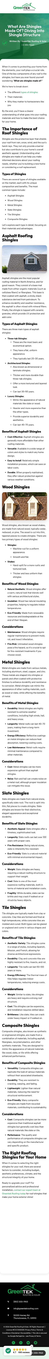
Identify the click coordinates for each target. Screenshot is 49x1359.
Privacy (31, 1336)
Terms (38, 1336)
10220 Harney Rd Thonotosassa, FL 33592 (24, 1316)
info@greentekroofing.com (25, 1308)
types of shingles (29, 92)
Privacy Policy (30, 1330)
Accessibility (25, 1333)
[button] (17, 1351)
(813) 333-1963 (35, 1353)
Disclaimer (16, 1333)
